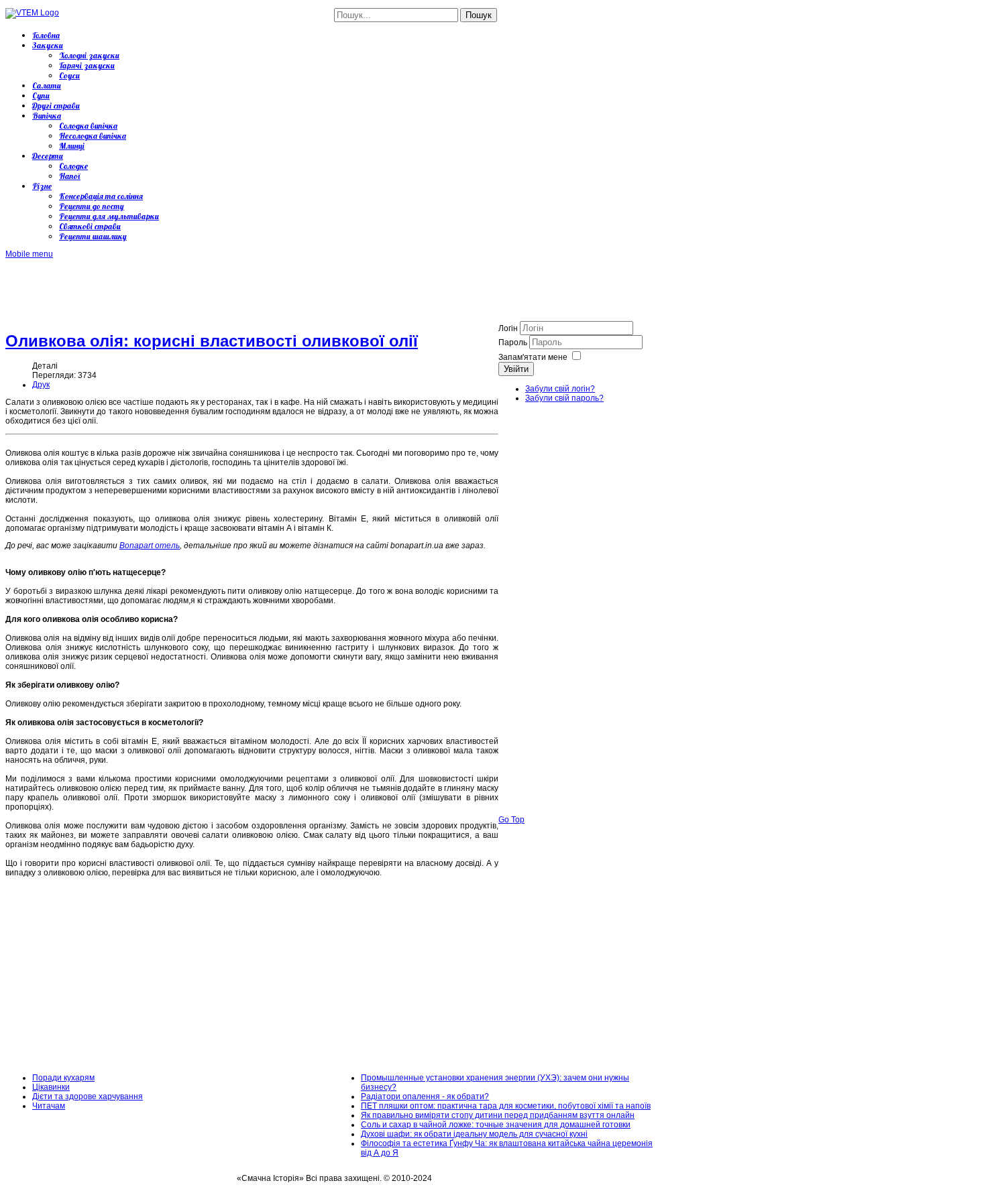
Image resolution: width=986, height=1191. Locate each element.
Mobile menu (29, 254)
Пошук (478, 15)
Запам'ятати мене (532, 357)
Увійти (516, 369)
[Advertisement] (249, 289)
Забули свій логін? (560, 388)
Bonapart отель (149, 545)
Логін (508, 328)
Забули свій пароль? (564, 398)
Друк (41, 384)
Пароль (513, 342)
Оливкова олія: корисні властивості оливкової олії (211, 341)
